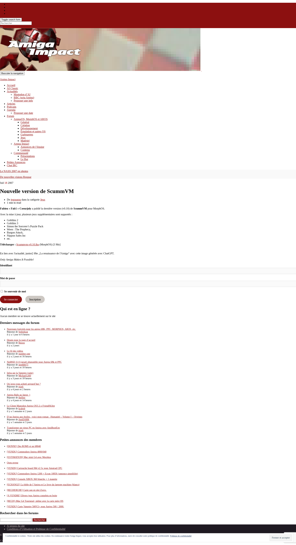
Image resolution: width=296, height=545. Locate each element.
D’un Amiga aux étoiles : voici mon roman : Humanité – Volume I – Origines (44, 417)
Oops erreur (12, 462)
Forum (10, 116)
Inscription (35, 299)
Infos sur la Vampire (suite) (20, 373)
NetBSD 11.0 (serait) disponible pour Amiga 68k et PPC (34, 362)
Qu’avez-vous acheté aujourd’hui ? (24, 384)
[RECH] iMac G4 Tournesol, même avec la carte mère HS (35, 501)
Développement (29, 128)
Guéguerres (27, 134)
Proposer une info (23, 100)
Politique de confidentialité (181, 536)
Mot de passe (7, 278)
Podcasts (11, 106)
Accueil (11, 85)
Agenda (11, 109)
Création (25, 125)
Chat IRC (12, 165)
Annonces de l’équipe (32, 146)
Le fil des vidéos (15, 351)
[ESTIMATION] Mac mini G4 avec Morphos (29, 457)
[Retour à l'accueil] (201, 70)
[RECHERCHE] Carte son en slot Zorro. (27, 490)
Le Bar (24, 159)
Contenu (25, 149)
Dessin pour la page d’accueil (21, 340)
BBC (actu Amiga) (24, 97)
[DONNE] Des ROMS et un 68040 (24, 446)
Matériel (25, 140)
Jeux (23, 137)
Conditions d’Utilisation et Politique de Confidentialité (36, 529)
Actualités (12, 91)
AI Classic (12, 88)
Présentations (28, 156)
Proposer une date (23, 113)
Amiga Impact (7, 79)
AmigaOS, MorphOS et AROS (31, 119)
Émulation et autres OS (33, 131)
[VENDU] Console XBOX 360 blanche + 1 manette (32, 479)
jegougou (16, 199)
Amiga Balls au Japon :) (18, 395)
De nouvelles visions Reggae (15, 177)
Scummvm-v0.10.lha (27, 244)
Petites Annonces (16, 162)
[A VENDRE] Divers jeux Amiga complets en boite (32, 495)
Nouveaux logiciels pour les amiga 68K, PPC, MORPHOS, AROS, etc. (41, 329)
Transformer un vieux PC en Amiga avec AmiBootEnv (33, 427)
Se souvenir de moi (14, 291)
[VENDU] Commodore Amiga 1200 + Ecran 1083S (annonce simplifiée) (42, 473)
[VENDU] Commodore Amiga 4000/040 (26, 451)
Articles (11, 103)
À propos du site (16, 525)
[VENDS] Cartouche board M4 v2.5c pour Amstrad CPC (34, 468)
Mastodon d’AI (22, 94)
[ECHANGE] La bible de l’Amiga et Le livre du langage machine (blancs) (43, 484)
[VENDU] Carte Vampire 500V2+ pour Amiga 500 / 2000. (35, 506)
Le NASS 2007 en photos (14, 171)
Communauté (21, 153)
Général (25, 122)
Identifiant (6, 265)
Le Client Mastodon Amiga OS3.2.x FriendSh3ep (31, 406)
